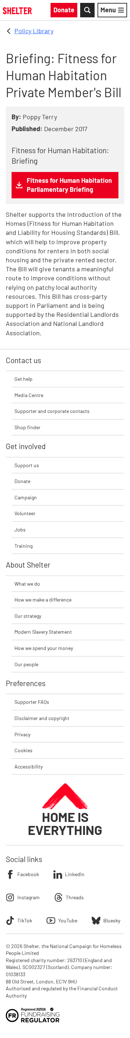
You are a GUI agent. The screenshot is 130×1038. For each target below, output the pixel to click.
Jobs (20, 529)
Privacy (22, 734)
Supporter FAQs (31, 702)
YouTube (67, 920)
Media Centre (28, 395)
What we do (27, 584)
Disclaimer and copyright (41, 718)
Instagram (28, 897)
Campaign (25, 497)
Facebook (28, 874)
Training (23, 546)
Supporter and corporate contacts (52, 411)
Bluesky (111, 920)
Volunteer (24, 513)
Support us (26, 465)
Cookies (23, 750)
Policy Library (33, 31)
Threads (75, 897)
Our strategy (27, 616)
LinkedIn (74, 874)
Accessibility (28, 766)
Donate (22, 481)
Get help (23, 379)
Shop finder (27, 427)
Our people (26, 664)
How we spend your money (43, 648)
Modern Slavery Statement (43, 632)
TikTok (24, 920)
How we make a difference (43, 599)
